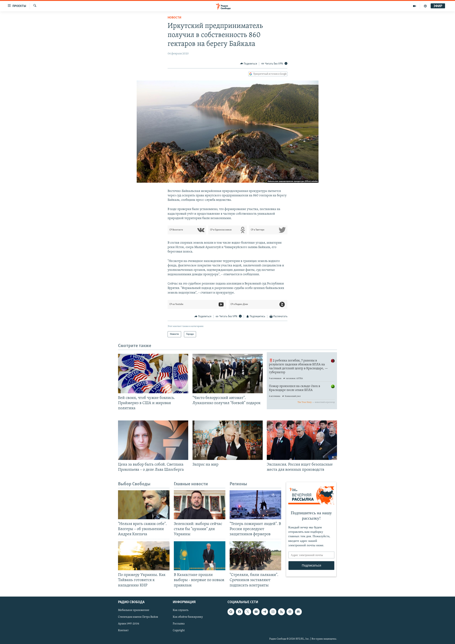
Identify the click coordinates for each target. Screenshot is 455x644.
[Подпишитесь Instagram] (273, 611)
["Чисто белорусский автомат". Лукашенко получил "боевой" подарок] (227, 373)
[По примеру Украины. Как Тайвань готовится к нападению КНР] (144, 555)
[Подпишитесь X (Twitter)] (247, 611)
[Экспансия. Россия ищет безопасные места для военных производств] (302, 440)
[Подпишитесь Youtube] (256, 611)
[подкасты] (425, 6)
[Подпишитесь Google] (231, 611)
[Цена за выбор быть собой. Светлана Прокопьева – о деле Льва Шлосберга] (153, 440)
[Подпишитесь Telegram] (264, 611)
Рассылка (179, 623)
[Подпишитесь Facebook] (239, 611)
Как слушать (180, 610)
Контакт (123, 630)
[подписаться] (298, 611)
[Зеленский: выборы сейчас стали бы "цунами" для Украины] (199, 504)
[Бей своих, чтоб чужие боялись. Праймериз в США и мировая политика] (153, 373)
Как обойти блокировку (188, 617)
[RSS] (281, 611)
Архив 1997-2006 (128, 623)
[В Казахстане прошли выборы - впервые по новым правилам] (199, 555)
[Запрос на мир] (227, 440)
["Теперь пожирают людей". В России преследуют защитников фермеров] (255, 504)
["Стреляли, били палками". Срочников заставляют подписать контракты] (255, 555)
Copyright (179, 630)
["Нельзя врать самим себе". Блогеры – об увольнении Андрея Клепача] (144, 504)
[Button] (248, 63)
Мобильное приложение (133, 610)
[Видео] (414, 6)
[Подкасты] (290, 611)
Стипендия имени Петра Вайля (138, 617)
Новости (174, 17)
